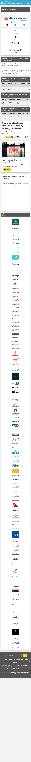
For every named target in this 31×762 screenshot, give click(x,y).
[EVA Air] (15, 370)
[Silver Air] (15, 545)
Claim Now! (7, 169)
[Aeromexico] (15, 228)
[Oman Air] (15, 486)
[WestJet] (15, 647)
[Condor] (15, 333)
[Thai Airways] (15, 590)
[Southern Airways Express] (15, 558)
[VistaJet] (15, 617)
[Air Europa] (15, 243)
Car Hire (16, 659)
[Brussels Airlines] (15, 311)
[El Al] (15, 348)
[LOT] (15, 465)
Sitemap (16, 662)
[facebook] (15, 25)
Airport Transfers (23, 659)
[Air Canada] (15, 231)
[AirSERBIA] (15, 270)
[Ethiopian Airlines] (15, 359)
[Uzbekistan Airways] (15, 604)
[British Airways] (15, 307)
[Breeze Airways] (15, 303)
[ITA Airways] (15, 425)
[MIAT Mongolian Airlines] (15, 479)
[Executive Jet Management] (15, 376)
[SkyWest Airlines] (15, 554)
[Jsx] (15, 439)
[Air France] (15, 247)
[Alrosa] (15, 283)
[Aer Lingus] (15, 222)
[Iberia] (15, 417)
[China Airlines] (15, 322)
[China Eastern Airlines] (15, 326)
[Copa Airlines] (15, 337)
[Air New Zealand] (15, 252)
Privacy (28, 661)
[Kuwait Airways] (15, 460)
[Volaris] (15, 632)
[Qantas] (15, 505)
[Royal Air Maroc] (15, 515)
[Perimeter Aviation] (15, 496)
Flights (10, 659)
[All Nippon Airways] (15, 279)
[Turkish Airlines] (15, 594)
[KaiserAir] (15, 443)
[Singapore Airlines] (15, 550)
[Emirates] (15, 353)
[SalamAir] (15, 528)
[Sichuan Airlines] (15, 541)
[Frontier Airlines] (15, 399)
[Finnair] (15, 387)
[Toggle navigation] (28, 2)
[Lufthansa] (15, 471)
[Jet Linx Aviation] (15, 434)
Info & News (15, 661)
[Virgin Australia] (15, 611)
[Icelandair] (15, 421)
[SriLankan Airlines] (15, 570)
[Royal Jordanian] (15, 521)
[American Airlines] (15, 288)
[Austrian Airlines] (15, 296)
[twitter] (24, 25)
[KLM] (15, 452)
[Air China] (15, 239)
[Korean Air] (15, 456)
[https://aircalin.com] (7, 25)
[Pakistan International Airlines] (15, 491)
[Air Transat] (15, 263)
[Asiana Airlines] (15, 292)
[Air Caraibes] (15, 235)
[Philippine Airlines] (15, 500)
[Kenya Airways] (15, 447)
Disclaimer (22, 661)
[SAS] (15, 534)
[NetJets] (15, 483)
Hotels (9, 661)
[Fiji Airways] (15, 383)
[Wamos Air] (15, 643)
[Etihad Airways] (15, 365)
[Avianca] (15, 299)
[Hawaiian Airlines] (15, 411)
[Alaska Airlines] (15, 275)
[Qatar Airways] (15, 510)
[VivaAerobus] (15, 624)
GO (25, 656)
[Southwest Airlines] (15, 563)
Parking (4, 661)
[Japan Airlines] (15, 430)
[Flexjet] (15, 396)
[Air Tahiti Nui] (15, 257)
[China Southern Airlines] (15, 329)
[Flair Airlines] (15, 391)
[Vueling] (15, 638)
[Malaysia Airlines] (15, 475)
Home (6, 659)
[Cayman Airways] (15, 318)
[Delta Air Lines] (15, 341)
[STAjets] (15, 577)
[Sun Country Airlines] (15, 582)
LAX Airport (15, 65)
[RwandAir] (15, 524)
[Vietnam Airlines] (15, 608)
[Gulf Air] (15, 404)
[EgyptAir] (15, 344)
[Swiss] (15, 586)
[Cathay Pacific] (15, 315)
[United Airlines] (15, 599)
